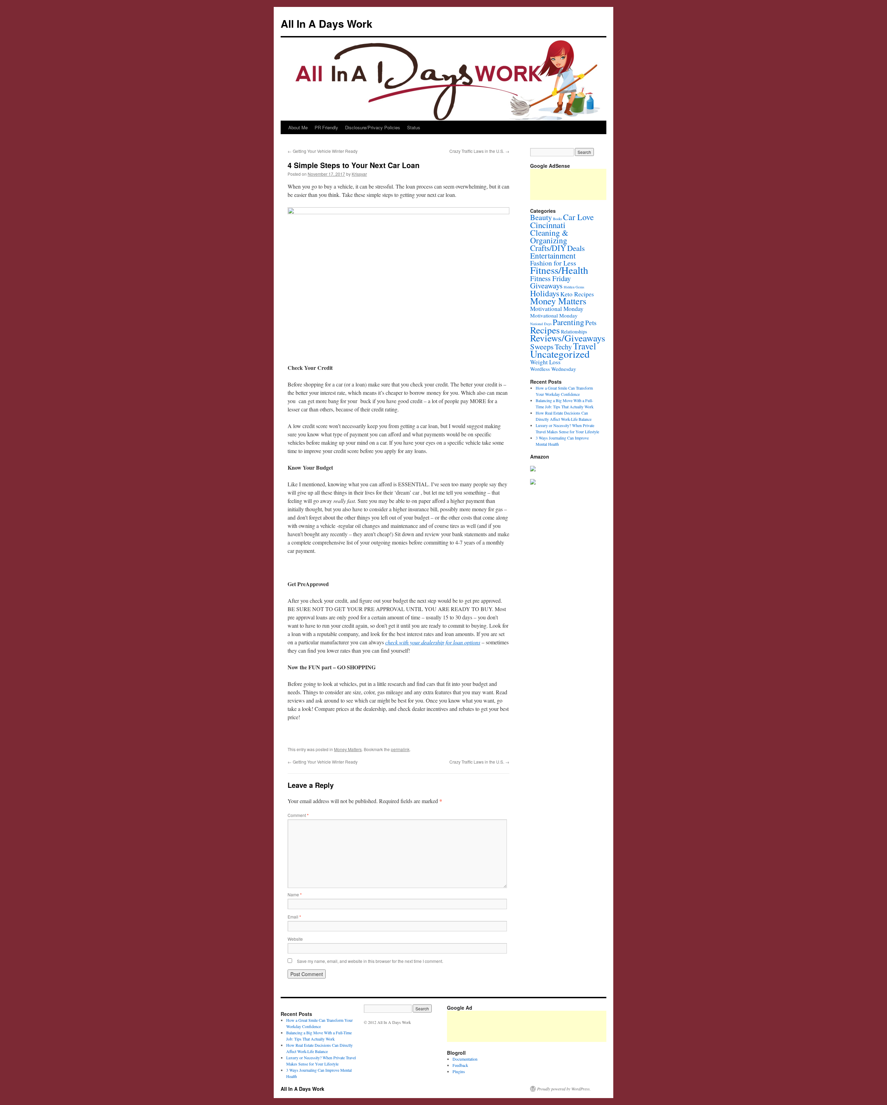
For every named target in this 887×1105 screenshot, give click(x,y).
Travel (584, 346)
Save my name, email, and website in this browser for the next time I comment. (370, 961)
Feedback (460, 1065)
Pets (591, 322)
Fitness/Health (559, 270)
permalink (400, 749)
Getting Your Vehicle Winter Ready (323, 151)
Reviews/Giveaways (567, 337)
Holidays (544, 293)
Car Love (578, 217)
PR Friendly (326, 127)
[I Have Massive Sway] (533, 469)
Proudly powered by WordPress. (564, 1088)
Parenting (568, 322)
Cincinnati (547, 224)
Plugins (459, 1071)
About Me (298, 127)
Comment (298, 815)
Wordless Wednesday (553, 368)
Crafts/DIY (548, 248)
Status (413, 127)
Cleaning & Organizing (549, 236)
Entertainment (553, 255)
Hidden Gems (574, 287)
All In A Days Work (326, 23)
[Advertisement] (573, 1026)
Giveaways (546, 285)
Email (294, 917)
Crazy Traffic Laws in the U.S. (479, 151)
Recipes (545, 329)
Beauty (541, 217)
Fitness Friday (550, 278)
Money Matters (348, 749)
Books (557, 218)
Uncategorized (560, 353)
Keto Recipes (577, 294)
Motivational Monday (556, 309)
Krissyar (359, 174)
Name (295, 894)
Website (295, 939)
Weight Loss (545, 362)
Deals (576, 248)
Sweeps (542, 346)
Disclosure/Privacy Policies (372, 127)
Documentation (465, 1059)
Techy (563, 346)
